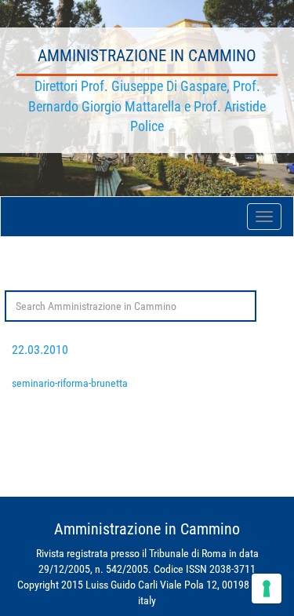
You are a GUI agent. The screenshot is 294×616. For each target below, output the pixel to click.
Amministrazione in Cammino (147, 55)
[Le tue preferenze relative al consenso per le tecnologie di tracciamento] (266, 588)
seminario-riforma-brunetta (70, 383)
